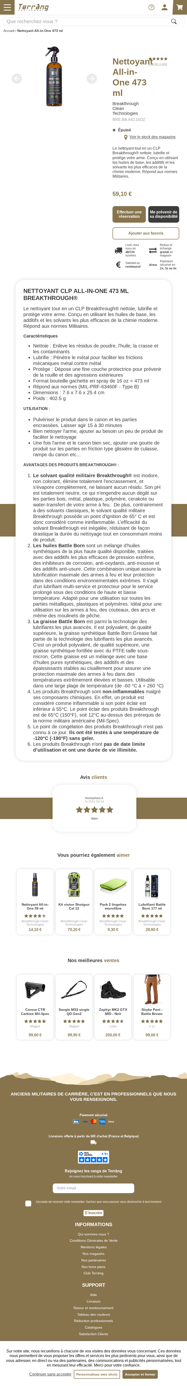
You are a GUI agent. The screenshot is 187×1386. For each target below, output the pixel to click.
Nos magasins (93, 1254)
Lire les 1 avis (158, 64)
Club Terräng (93, 1273)
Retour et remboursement (93, 1308)
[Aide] (151, 7)
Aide (93, 1295)
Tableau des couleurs (93, 1314)
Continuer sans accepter (50, 1374)
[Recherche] (173, 21)
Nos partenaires (93, 1260)
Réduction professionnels (93, 1321)
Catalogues (93, 1327)
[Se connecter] (164, 7)
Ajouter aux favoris (145, 233)
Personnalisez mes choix (97, 1374)
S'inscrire (93, 1213)
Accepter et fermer (140, 1374)
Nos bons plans (93, 1267)
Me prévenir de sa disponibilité (164, 214)
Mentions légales (94, 1247)
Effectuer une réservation (129, 214)
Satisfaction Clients (93, 1334)
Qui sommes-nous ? (93, 1234)
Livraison (94, 1301)
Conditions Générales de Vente (94, 1240)
